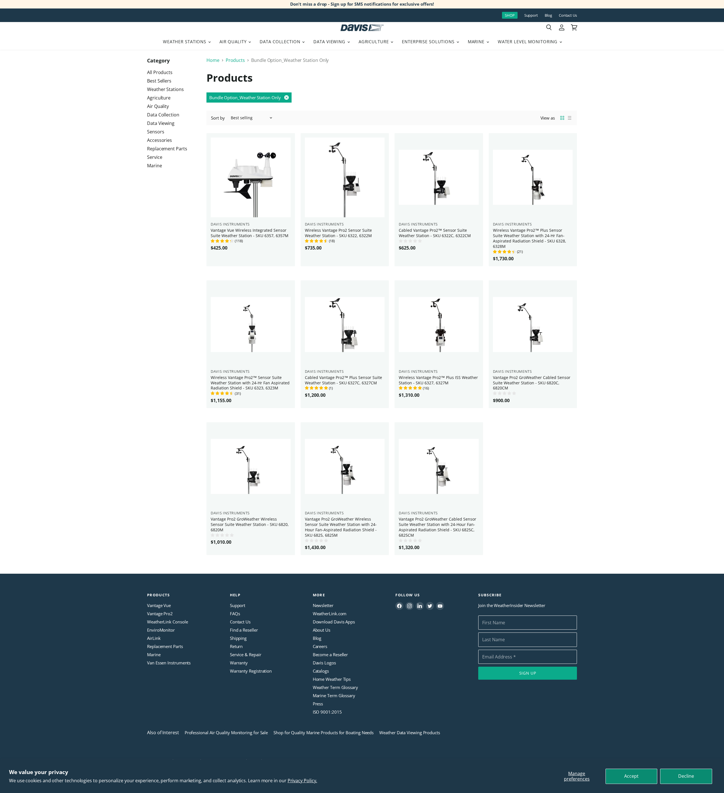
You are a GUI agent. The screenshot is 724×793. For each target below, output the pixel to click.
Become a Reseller (330, 654)
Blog (548, 15)
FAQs (235, 613)
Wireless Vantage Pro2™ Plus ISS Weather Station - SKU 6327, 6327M (438, 380)
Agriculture (374, 41)
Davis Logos (324, 663)
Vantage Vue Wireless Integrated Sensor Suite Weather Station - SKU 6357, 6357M (249, 232)
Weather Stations (185, 41)
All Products (160, 72)
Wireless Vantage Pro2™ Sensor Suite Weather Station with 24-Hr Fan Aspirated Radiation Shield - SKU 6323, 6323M (250, 383)
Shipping (238, 638)
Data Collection (280, 41)
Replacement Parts (167, 149)
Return (236, 646)
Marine (477, 41)
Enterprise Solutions (429, 41)
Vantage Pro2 (160, 613)
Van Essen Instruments (169, 663)
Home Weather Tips (332, 679)
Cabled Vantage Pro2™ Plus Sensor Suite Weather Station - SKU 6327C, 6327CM (343, 380)
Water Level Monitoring (528, 41)
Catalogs (321, 671)
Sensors (155, 132)
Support (531, 15)
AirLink (153, 638)
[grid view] (562, 118)
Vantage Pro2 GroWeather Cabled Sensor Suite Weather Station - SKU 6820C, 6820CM (531, 383)
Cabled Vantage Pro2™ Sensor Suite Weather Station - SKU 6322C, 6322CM (435, 232)
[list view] (569, 118)
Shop (510, 15)
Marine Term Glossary (334, 695)
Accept (631, 776)
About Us (321, 630)
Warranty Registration (251, 671)
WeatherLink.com (330, 613)
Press (318, 704)
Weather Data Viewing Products (409, 732)
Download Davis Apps (334, 622)
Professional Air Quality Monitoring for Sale (226, 732)
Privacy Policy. (302, 780)
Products (235, 60)
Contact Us (568, 15)
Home (212, 60)
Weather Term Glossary (335, 687)
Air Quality (233, 41)
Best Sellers (159, 81)
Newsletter (323, 605)
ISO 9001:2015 (327, 712)
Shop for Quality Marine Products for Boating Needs (323, 732)
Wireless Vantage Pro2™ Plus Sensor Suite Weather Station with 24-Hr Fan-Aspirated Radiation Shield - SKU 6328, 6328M (529, 238)
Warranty (239, 663)
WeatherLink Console (167, 622)
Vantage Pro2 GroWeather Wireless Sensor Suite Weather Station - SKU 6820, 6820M (250, 524)
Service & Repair (245, 654)
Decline (686, 776)
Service (154, 157)
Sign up (527, 673)
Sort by (218, 118)
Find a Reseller (244, 630)
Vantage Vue (159, 605)
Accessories (159, 140)
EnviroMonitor (161, 630)
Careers (320, 646)
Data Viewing (329, 41)
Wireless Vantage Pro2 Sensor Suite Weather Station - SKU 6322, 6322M (338, 232)
